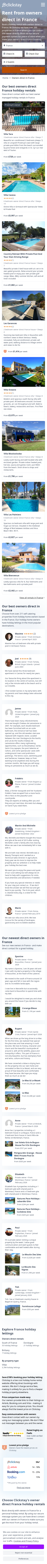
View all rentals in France (31, 597)
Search (23, 70)
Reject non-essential (23, 1553)
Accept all (23, 1547)
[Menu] (43, 5)
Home (5, 78)
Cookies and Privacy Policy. (26, 1541)
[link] (23, 116)
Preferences (24, 1559)
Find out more (23, 1487)
